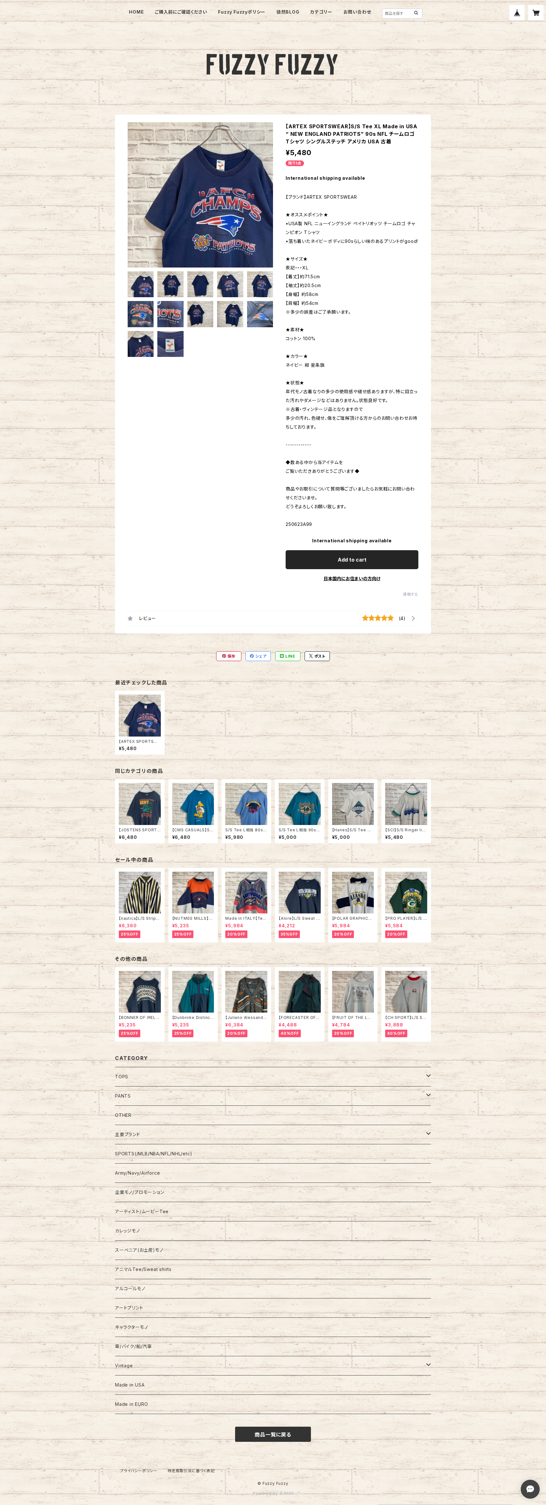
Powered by (266, 1493)
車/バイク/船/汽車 (133, 1346)
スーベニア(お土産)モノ (139, 1250)
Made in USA (130, 1385)
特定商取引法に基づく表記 (191, 1470)
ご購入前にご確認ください (181, 12)
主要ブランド (127, 1134)
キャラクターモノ (131, 1327)
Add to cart (352, 560)
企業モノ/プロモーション (139, 1192)
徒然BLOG (288, 12)
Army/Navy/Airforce (137, 1173)
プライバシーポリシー (138, 1470)
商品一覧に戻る (273, 1434)
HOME (136, 12)
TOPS (121, 1076)
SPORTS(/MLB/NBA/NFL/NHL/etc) (153, 1153)
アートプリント (129, 1307)
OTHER (123, 1115)
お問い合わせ (357, 12)
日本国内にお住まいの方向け (352, 578)
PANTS (123, 1096)
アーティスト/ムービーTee (142, 1211)
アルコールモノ (130, 1288)
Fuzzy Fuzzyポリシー (241, 12)
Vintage (124, 1365)
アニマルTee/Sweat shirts (143, 1269)
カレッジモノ (127, 1230)
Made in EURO (131, 1404)
